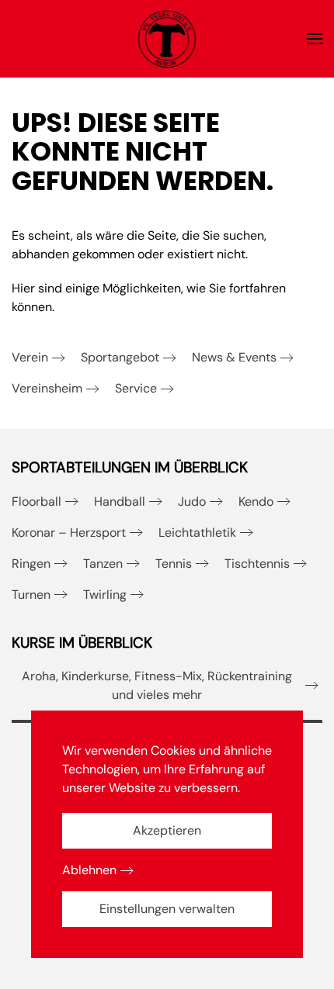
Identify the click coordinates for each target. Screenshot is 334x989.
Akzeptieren (167, 830)
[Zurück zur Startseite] (167, 39)
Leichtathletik (197, 532)
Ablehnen (89, 870)
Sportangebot (120, 357)
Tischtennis (257, 563)
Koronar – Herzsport (69, 532)
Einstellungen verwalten (167, 909)
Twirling (105, 594)
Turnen (31, 594)
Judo (192, 501)
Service (136, 388)
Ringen (31, 563)
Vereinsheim (47, 388)
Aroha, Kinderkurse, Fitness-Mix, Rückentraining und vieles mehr (157, 685)
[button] (314, 39)
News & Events (234, 357)
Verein (30, 357)
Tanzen (103, 563)
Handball (119, 501)
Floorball (36, 501)
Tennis (173, 563)
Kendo (255, 501)
